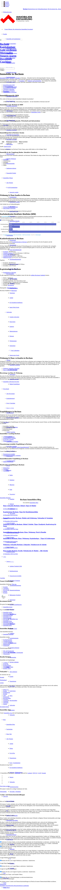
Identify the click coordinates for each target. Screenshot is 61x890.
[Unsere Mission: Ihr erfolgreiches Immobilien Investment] (18, 29)
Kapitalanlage (7, 46)
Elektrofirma (6, 468)
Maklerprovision (7, 257)
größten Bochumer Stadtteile (38, 275)
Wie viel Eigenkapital (8, 651)
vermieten (11, 78)
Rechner (7, 5)
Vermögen (5, 701)
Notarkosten (6, 254)
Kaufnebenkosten (7, 639)
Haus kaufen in (7, 208)
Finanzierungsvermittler (9, 454)
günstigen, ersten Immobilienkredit (20, 447)
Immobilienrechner (8, 615)
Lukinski (29, 773)
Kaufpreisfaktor (7, 665)
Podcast (5, 591)
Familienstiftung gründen (9, 438)
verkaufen (17, 78)
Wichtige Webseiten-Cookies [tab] (7, 815)
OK (1, 791)
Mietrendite (6, 52)
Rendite (5, 694)
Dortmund (5, 159)
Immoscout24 (7, 146)
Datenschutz (3, 884)
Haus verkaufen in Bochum (10, 370)
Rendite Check (7, 668)
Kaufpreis (5, 251)
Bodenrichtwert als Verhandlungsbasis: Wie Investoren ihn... (39, 9)
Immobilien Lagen (35, 112)
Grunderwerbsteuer (8, 253)
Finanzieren (6, 697)
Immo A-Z (5, 689)
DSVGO (35, 773)
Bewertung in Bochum (9, 90)
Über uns (14, 584)
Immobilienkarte (7, 618)
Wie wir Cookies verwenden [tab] (7, 801)
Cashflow (5, 662)
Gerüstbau (5, 469)
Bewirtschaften (7, 698)
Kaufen (5, 691)
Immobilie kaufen (4, 78)
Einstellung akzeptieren (6, 885)
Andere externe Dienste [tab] (6, 848)
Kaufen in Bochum (8, 86)
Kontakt (2, 677)
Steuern (7, 3)
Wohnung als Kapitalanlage (34, 81)
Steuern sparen (8, 55)
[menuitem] (32, 2)
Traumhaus (22, 81)
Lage (4, 695)
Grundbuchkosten (7, 641)
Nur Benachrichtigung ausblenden (20, 885)
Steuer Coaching (7, 441)
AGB (39, 773)
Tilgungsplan (6, 654)
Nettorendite (6, 667)
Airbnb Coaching (7, 436)
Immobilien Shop (7, 621)
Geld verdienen (8, 49)
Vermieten (5, 699)
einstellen (4, 791)
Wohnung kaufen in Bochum (10, 207)
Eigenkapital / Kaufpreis (9, 652)
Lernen (7, 2)
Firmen (7, 6)
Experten (5, 587)
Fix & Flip (5, 664)
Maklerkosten (6, 644)
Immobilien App (7, 616)
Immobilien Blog (34, 502)
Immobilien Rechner (8, 634)
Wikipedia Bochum (11, 288)
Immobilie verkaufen (8, 614)
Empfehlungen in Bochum (9, 92)
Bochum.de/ (11, 285)
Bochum (21, 9)
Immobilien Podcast (8, 622)
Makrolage (14, 290)
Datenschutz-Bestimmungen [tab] (7, 878)
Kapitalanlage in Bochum (9, 88)
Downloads (6, 58)
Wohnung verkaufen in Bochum (11, 368)
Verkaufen (5, 702)
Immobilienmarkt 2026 (9, 85)
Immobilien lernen (7, 607)
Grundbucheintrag (7, 256)
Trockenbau (6, 470)
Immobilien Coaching (8, 624)
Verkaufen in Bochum (8, 89)
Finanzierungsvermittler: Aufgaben (12, 455)
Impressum (17, 773)
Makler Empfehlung (8, 461)
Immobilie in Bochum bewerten (11, 381)
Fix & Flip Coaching (8, 439)
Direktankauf (3, 680)
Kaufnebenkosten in (17, 242)
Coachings (5, 61)
